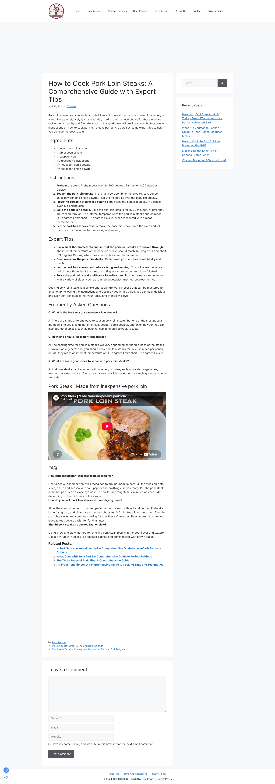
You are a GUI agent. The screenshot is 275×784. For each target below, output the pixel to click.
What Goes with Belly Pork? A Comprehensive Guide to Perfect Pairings (104, 556)
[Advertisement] (137, 46)
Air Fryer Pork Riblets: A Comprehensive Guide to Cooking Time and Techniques (109, 564)
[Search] (222, 83)
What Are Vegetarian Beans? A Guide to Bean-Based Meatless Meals (202, 132)
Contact (197, 11)
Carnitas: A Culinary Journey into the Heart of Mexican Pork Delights (88, 649)
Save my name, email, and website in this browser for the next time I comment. (102, 744)
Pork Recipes (162, 11)
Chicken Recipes (117, 11)
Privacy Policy (215, 11)
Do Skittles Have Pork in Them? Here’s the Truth (77, 645)
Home (77, 11)
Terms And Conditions (134, 773)
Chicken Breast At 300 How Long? (204, 160)
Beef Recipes (140, 11)
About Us (181, 11)
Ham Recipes (94, 11)
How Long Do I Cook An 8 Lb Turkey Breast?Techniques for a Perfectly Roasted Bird (202, 118)
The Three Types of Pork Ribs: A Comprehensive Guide (92, 560)
